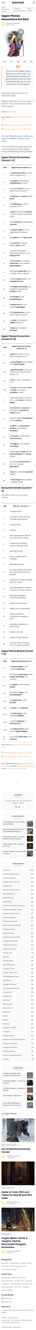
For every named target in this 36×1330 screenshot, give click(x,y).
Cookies (25, 1287)
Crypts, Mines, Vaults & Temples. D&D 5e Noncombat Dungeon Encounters (14, 1243)
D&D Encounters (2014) (5, 9)
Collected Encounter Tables (19, 9)
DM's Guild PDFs (7, 1281)
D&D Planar (30, 9)
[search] (2, 3)
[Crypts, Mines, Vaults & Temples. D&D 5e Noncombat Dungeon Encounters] (18, 1219)
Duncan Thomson (13, 23)
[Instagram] (16, 807)
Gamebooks (14, 1263)
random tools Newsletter (25, 766)
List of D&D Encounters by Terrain (15, 1150)
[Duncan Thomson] (3, 24)
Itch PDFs (17, 1287)
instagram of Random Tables (17, 769)
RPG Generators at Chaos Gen (22, 1284)
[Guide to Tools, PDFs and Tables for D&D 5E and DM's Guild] (18, 1173)
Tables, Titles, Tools (8, 1188)
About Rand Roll (7, 1287)
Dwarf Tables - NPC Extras (12, 1096)
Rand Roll (15, 1318)
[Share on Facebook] (11, 61)
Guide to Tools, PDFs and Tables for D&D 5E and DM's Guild (16, 1195)
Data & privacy (6, 1290)
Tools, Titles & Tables (9, 1269)
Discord (29, 1281)
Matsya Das (10, 112)
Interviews (5, 1266)
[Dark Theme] (4, 3)
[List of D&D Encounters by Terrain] (18, 1130)
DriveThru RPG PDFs (18, 1278)
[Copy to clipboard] (32, 61)
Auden (18, 1327)
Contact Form (19, 1281)
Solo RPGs (5, 1263)
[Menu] (34, 3)
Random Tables (26, 1263)
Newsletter (5, 1278)
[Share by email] (25, 61)
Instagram (5, 1284)
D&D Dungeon (6, 1234)
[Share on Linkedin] (18, 61)
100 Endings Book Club (18, 1266)
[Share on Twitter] (4, 61)
